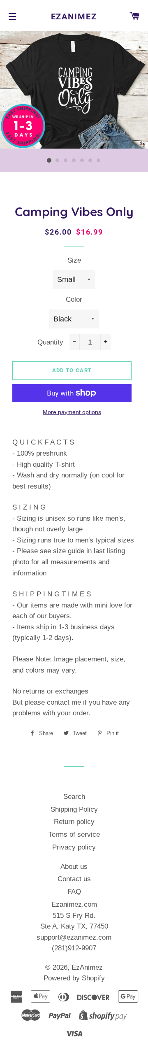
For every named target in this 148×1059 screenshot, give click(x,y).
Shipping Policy (74, 809)
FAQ (74, 892)
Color (74, 299)
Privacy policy (74, 847)
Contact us (74, 879)
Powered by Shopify (74, 978)
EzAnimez (74, 16)
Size (74, 260)
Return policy (74, 822)
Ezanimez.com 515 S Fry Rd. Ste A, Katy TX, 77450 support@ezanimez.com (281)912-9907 (74, 926)
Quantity (50, 342)
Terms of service (74, 834)
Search (74, 797)
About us (74, 866)
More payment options (72, 412)
